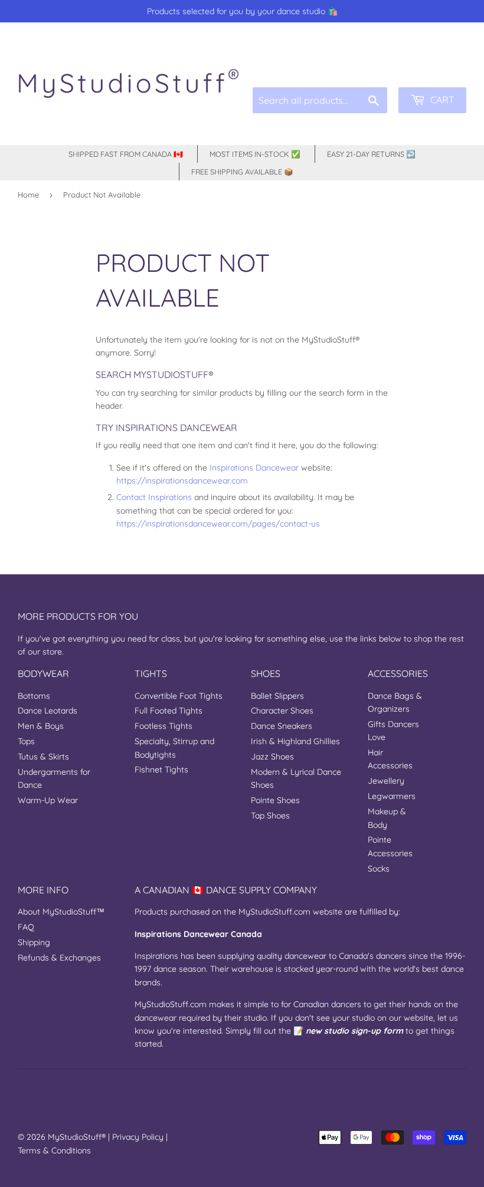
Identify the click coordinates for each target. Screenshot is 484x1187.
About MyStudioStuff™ (61, 911)
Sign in (377, 59)
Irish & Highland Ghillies (295, 741)
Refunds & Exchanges (59, 957)
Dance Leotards (47, 710)
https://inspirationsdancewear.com (182, 480)
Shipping (34, 942)
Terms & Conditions (54, 1150)
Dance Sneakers (281, 726)
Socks (379, 868)
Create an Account (435, 59)
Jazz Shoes (272, 756)
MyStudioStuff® (77, 1137)
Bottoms (34, 696)
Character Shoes (282, 710)
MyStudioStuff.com (274, 911)
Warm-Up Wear (48, 800)
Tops (26, 741)
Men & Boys (41, 726)
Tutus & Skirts (43, 756)
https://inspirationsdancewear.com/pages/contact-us (218, 523)
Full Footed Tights (168, 710)
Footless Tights (163, 726)
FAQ (26, 927)
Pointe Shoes (275, 800)
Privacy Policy (137, 1137)
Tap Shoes (270, 815)
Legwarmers (392, 796)
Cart (441, 100)
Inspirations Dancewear (254, 467)
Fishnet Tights (161, 769)
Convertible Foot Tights (179, 696)
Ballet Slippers (277, 696)
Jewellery (386, 780)
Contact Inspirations (154, 497)
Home (28, 194)
